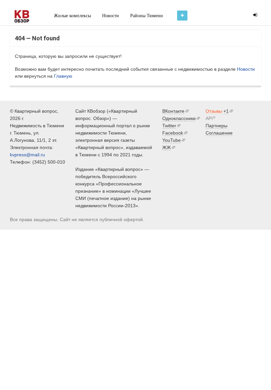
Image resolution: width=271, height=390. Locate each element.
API (209, 118)
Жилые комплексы (72, 15)
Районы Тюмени (146, 15)
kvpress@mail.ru (27, 154)
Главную (63, 76)
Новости (110, 15)
